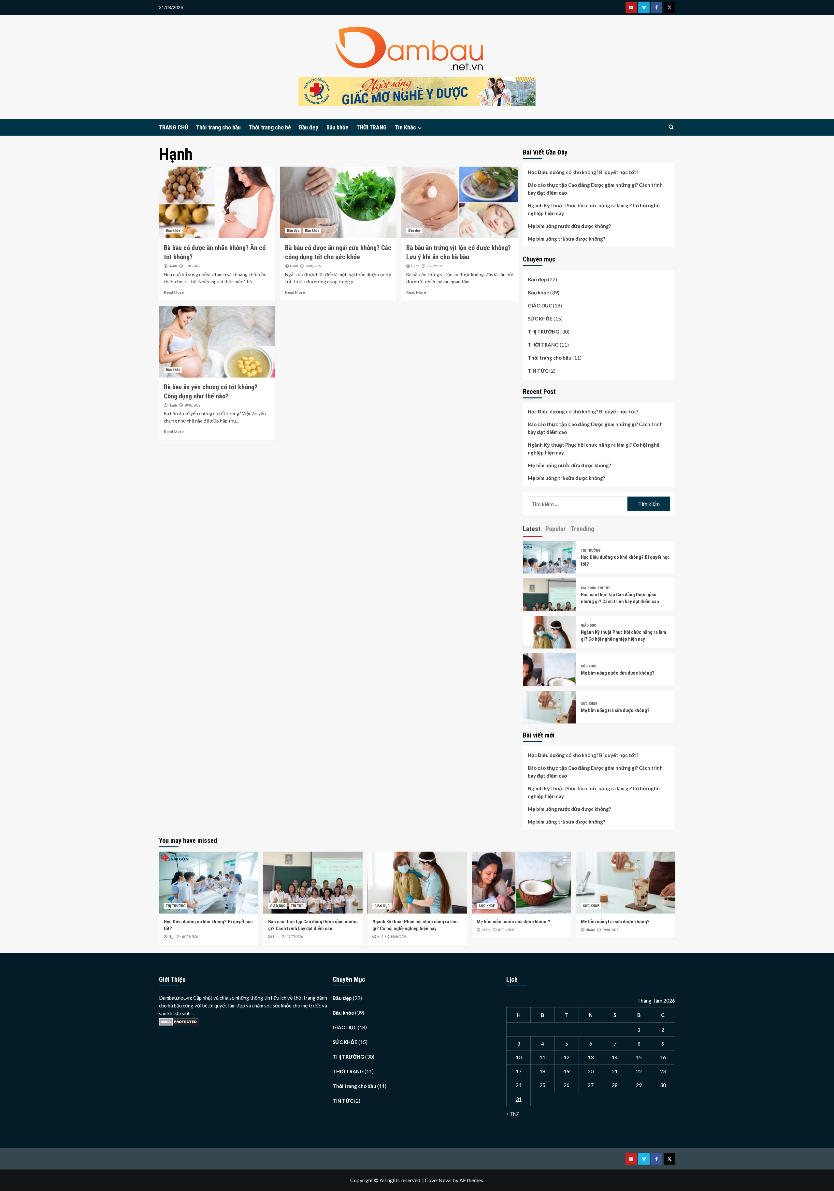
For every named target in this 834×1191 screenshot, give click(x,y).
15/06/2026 (398, 937)
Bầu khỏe (337, 127)
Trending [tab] (582, 529)
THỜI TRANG (371, 127)
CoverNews (438, 1180)
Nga (172, 936)
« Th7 (512, 1113)
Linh (276, 936)
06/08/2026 (190, 937)
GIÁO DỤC (540, 305)
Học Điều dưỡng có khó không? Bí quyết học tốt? (583, 172)
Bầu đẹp (308, 127)
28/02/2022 (313, 266)
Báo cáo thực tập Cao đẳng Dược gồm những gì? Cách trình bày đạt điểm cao (595, 189)
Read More (174, 292)
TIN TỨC (538, 371)
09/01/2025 (506, 930)
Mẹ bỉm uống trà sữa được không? (566, 239)
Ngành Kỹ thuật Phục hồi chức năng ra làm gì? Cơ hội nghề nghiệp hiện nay (594, 209)
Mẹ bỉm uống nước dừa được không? (569, 226)
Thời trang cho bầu (218, 127)
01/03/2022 (192, 266)
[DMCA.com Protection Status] (178, 1021)
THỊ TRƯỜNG (543, 332)
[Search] (671, 127)
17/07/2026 (295, 937)
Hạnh (173, 266)
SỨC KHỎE (540, 318)
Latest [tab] (531, 529)
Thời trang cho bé (270, 127)
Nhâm (486, 930)
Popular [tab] (555, 529)
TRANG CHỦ (173, 127)
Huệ (380, 936)
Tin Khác (405, 127)
